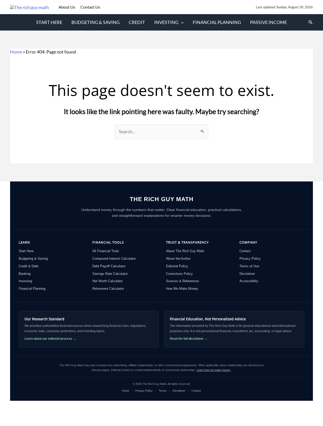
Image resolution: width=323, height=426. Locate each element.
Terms (162, 390)
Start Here (49, 22)
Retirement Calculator (108, 288)
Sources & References (182, 281)
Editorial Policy (177, 266)
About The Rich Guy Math (185, 251)
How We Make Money (182, 288)
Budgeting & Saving (95, 22)
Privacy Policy (250, 258)
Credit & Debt (28, 266)
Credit (137, 22)
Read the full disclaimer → (188, 338)
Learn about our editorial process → (50, 338)
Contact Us (90, 7)
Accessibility (248, 281)
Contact (245, 251)
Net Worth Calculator (107, 281)
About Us (67, 7)
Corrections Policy (179, 274)
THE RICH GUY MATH (162, 199)
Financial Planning (217, 22)
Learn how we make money (214, 369)
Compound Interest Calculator (114, 258)
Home (16, 52)
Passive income (268, 22)
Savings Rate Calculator (110, 274)
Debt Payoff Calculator (108, 266)
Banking (25, 274)
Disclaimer (247, 274)
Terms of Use (249, 266)
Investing (166, 22)
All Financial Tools (105, 251)
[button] (181, 22)
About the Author (178, 258)
